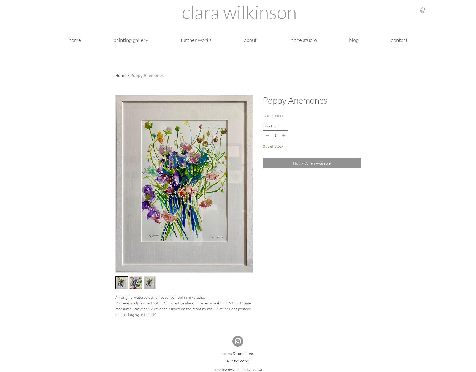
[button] (422, 10)
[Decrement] (267, 135)
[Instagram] (237, 341)
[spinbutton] (275, 135)
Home (120, 75)
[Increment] (284, 135)
